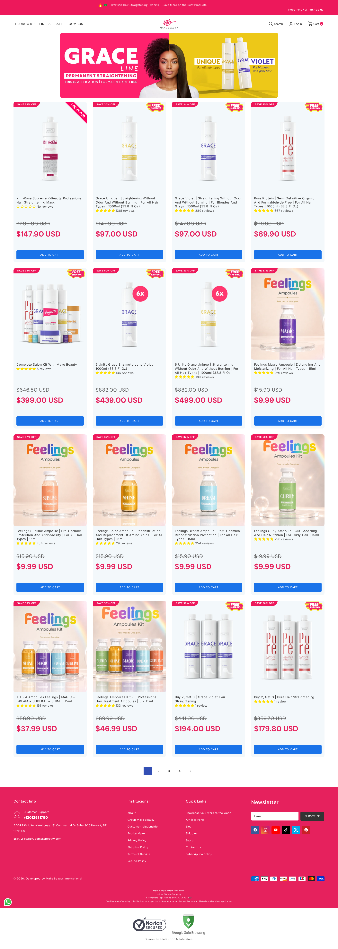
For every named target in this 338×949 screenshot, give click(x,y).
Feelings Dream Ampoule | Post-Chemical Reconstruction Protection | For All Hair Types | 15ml (208, 535)
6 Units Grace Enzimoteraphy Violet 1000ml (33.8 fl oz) (124, 366)
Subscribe (312, 816)
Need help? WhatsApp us (305, 9)
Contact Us (193, 847)
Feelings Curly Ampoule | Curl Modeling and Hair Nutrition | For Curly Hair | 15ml (286, 533)
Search (190, 840)
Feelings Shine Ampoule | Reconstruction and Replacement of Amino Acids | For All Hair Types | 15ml (129, 535)
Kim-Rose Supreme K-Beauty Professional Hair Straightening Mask (49, 200)
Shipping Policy (138, 847)
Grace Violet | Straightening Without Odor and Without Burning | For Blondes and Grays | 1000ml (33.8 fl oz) (208, 202)
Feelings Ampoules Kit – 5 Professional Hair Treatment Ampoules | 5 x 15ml (126, 699)
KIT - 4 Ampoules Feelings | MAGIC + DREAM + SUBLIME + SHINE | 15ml (45, 699)
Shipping (192, 833)
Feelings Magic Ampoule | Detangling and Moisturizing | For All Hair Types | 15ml (287, 366)
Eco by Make (136, 833)
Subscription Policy (199, 854)
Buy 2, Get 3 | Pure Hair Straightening (284, 697)
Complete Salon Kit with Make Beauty (46, 364)
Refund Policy (137, 860)
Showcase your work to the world (209, 812)
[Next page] (190, 771)
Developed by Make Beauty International (54, 878)
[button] (24, 24)
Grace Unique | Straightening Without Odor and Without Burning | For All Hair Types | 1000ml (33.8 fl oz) (127, 202)
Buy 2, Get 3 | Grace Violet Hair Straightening (200, 699)
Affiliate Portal (195, 819)
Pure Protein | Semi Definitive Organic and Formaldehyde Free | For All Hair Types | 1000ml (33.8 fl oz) (284, 202)
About (132, 812)
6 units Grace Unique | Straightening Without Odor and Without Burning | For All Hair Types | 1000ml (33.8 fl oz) (206, 368)
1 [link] (147, 771)
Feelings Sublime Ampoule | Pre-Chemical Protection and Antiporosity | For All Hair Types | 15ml (49, 535)
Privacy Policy (137, 840)
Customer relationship (143, 826)
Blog (188, 826)
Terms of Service (139, 854)
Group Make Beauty (141, 819)
